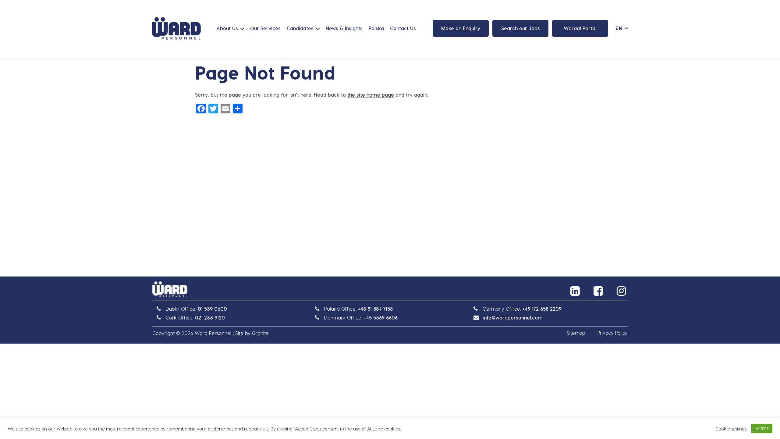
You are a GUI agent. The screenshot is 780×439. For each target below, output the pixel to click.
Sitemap (576, 333)
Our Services (265, 28)
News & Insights (344, 28)
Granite (260, 333)
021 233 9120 (210, 317)
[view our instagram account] (622, 290)
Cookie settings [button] (730, 428)
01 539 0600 (212, 309)
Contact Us (403, 28)
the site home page (370, 95)
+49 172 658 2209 (542, 309)
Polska (376, 28)
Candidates (300, 28)
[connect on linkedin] (575, 290)
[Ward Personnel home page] (176, 28)
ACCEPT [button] (762, 428)
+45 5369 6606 (381, 317)
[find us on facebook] (599, 290)
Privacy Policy (612, 333)
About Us (227, 28)
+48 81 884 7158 (375, 309)
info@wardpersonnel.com (513, 317)
